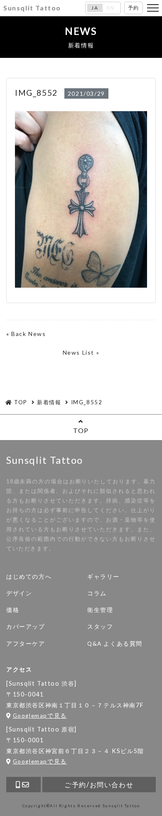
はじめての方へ (29, 576)
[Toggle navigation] (153, 8)
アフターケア (25, 643)
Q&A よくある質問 (114, 643)
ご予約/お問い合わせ (98, 785)
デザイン (19, 593)
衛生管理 (100, 610)
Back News (28, 333)
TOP (81, 430)
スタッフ (100, 626)
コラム (97, 593)
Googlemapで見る (40, 715)
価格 (12, 610)
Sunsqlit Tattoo (32, 8)
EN (111, 7)
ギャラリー (103, 576)
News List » (81, 352)
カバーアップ (25, 626)
